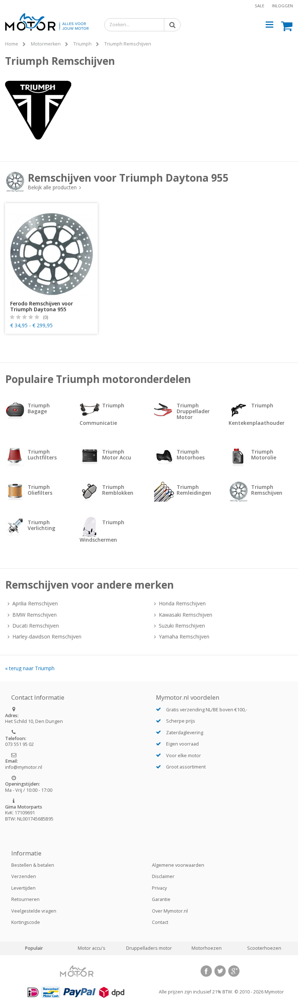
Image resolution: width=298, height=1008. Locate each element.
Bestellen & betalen (32, 865)
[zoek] (170, 24)
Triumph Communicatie (102, 414)
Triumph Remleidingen (194, 489)
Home (11, 44)
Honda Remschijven (182, 603)
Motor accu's (91, 948)
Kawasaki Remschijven (185, 615)
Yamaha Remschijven (184, 637)
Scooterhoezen (264, 948)
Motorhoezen (207, 948)
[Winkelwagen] (286, 26)
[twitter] (220, 971)
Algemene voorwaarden (178, 865)
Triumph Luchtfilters (42, 454)
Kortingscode (25, 922)
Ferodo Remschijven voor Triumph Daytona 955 (41, 306)
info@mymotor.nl (23, 767)
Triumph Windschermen (102, 531)
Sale (259, 5)
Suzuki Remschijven (182, 626)
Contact (160, 922)
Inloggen (282, 5)
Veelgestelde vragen (33, 911)
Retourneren (25, 899)
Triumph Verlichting (41, 525)
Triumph (82, 44)
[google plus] (233, 971)
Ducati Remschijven (35, 626)
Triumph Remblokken (117, 489)
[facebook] (206, 971)
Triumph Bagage (39, 408)
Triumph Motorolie (263, 454)
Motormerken (46, 44)
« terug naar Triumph (30, 668)
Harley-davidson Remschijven (46, 637)
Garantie (161, 899)
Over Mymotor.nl (170, 911)
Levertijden (23, 888)
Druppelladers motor (149, 948)
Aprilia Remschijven (35, 603)
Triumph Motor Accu (116, 454)
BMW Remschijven (34, 615)
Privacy (159, 888)
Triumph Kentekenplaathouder (257, 414)
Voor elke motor (183, 755)
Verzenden (23, 876)
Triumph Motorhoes (191, 454)
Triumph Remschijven (127, 44)
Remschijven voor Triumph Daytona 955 (128, 180)
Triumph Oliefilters (40, 489)
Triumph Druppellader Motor (193, 411)
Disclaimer (163, 876)
